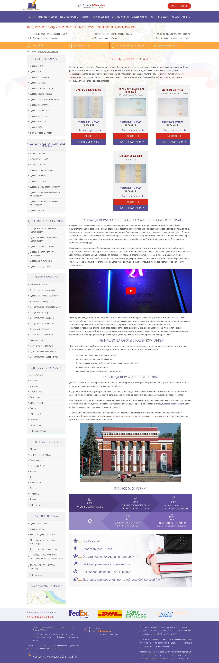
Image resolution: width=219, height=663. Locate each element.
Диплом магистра (38, 82)
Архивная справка (38, 284)
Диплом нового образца (41, 93)
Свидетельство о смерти (41, 323)
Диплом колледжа (38, 181)
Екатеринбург (36, 460)
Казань (33, 477)
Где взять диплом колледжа (43, 534)
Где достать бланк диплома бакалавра (42, 567)
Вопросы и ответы (120, 16)
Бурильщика (35, 414)
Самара (33, 488)
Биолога (33, 408)
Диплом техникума (38, 175)
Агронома (34, 386)
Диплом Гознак (37, 529)
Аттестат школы (37, 153)
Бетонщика (35, 397)
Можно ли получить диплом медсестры (42, 542)
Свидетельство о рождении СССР (45, 306)
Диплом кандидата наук (41, 261)
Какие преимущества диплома (44, 549)
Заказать (85, 16)
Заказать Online (179, 6)
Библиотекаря (36, 402)
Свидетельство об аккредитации (45, 357)
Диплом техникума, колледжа (43, 170)
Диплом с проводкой (39, 110)
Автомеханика (36, 375)
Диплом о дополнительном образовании (42, 254)
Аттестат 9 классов (39, 159)
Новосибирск (36, 482)
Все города (37, 505)
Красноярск (35, 471)
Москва (33, 449)
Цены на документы (69, 16)
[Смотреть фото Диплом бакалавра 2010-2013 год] (130, 173)
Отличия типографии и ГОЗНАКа (164, 16)
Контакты (186, 16)
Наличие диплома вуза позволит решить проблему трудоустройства (46, 556)
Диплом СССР (36, 66)
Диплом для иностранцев (41, 88)
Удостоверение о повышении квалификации (43, 239)
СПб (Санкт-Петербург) (40, 454)
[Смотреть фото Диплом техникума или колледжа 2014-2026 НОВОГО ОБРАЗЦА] (130, 107)
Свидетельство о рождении (42, 290)
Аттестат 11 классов (39, 164)
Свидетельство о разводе (42, 318)
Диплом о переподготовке (42, 246)
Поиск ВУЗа (38, 45)
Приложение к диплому (41, 132)
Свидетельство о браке (41, 312)
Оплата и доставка (101, 16)
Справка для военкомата (41, 334)
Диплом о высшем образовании (44, 99)
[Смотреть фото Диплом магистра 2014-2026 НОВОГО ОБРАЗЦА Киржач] (173, 107)
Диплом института (38, 116)
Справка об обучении (39, 329)
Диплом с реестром (39, 105)
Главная (32, 16)
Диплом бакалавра (38, 71)
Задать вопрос (81, 45)
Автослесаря (36, 380)
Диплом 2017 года (38, 523)
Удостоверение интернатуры (43, 351)
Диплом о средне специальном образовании (44, 203)
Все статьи (37, 575)
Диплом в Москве (167, 45)
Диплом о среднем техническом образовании (45, 194)
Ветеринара (35, 425)
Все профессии (39, 431)
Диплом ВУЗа (36, 127)
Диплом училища (37, 210)
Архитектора (36, 391)
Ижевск (34, 499)
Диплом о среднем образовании (45, 186)
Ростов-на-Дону (37, 466)
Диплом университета (40, 121)
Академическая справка (41, 301)
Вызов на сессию (38, 340)
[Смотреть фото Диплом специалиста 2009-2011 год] (88, 107)
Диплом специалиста (39, 77)
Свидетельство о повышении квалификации (43, 230)
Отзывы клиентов (139, 16)
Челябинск (35, 493)
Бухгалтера (35, 419)
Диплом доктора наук (40, 266)
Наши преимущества (47, 16)
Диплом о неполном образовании (45, 295)
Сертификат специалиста (41, 345)
